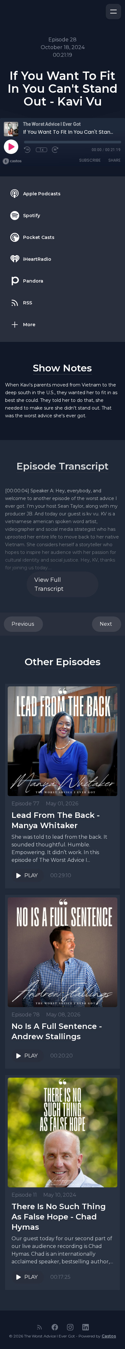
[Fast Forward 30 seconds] (55, 149)
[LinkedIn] (85, 1327)
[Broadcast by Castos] (12, 161)
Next (106, 624)
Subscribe (90, 160)
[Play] (11, 147)
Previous (23, 624)
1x (41, 150)
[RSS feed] (39, 1327)
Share (114, 160)
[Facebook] (54, 1327)
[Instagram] (70, 1327)
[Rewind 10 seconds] (27, 149)
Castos (109, 1336)
